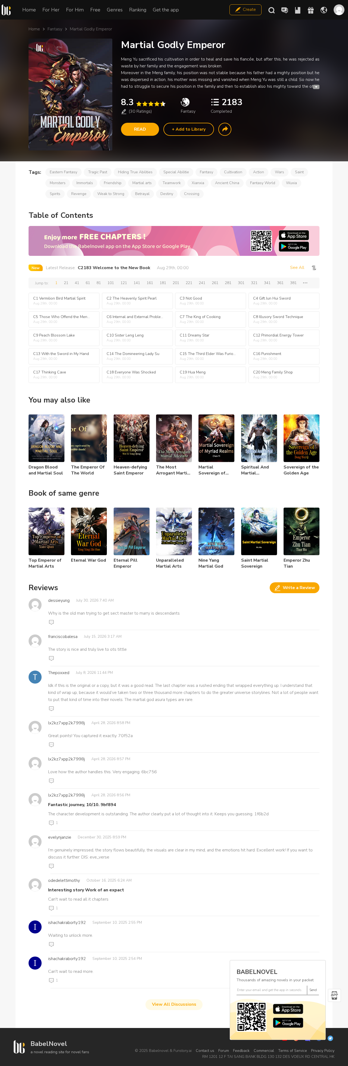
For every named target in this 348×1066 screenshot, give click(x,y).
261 (215, 282)
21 (66, 282)
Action (258, 172)
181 (163, 282)
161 (150, 282)
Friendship (113, 182)
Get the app (166, 10)
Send (313, 990)
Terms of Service (292, 1050)
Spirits (55, 193)
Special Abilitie (176, 172)
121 (123, 282)
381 (293, 282)
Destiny (166, 193)
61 (88, 282)
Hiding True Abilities (135, 172)
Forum (223, 1050)
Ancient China (227, 182)
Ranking (137, 10)
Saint (299, 172)
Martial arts (142, 182)
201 (176, 282)
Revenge (78, 193)
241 (202, 282)
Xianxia (198, 182)
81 (99, 282)
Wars (279, 172)
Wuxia (291, 182)
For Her (51, 10)
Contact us (205, 1050)
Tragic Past (97, 172)
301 (241, 282)
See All (297, 268)
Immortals (84, 182)
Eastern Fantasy (63, 172)
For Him (75, 10)
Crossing (191, 193)
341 (267, 282)
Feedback (241, 1050)
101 (110, 282)
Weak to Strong (110, 193)
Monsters (58, 182)
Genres (115, 10)
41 (77, 282)
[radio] (139, 104)
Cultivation (233, 172)
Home (29, 10)
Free (95, 10)
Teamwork (172, 182)
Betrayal (142, 193)
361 (280, 282)
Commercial (264, 1050)
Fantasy (55, 29)
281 (228, 282)
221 (189, 282)
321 (254, 282)
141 (136, 282)
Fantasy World (262, 182)
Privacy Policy (322, 1050)
